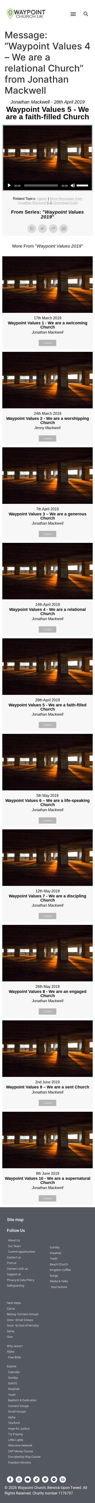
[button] (73, 13)
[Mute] (73, 185)
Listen (48, 343)
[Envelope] (62, 1479)
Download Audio (65, 203)
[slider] (83, 185)
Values (42, 198)
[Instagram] (19, 1479)
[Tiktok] (36, 1479)
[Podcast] (45, 1479)
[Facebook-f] (10, 1479)
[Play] (9, 185)
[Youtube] (27, 1479)
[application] (47, 185)
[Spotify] (54, 1479)
